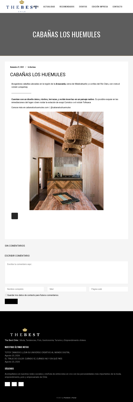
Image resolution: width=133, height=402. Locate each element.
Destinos (33, 67)
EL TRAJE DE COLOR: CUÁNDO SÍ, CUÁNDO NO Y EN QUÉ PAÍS (33, 358)
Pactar (74, 398)
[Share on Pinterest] (22, 231)
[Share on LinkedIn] (18, 231)
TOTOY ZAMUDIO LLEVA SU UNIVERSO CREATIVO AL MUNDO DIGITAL (37, 352)
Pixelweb (67, 398)
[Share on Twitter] (15, 231)
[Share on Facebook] (11, 231)
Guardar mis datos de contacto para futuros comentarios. (33, 295)
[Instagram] (14, 216)
